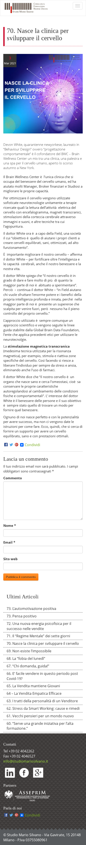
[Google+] (16, 445)
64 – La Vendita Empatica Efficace (34, 693)
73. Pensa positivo (22, 616)
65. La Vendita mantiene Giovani (33, 685)
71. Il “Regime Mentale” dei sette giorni (38, 636)
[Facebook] (6, 445)
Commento (12, 478)
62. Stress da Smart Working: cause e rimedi (43, 708)
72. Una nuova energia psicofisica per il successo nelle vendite (39, 626)
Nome (9, 525)
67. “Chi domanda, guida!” (28, 666)
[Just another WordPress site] (25, 8)
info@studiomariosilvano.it (25, 761)
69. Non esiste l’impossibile (29, 651)
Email (9, 542)
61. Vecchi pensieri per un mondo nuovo (40, 716)
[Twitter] (11, 445)
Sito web (10, 559)
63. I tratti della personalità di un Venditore (42, 700)
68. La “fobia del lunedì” (26, 658)
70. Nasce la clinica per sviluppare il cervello (43, 643)
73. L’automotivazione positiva (31, 608)
